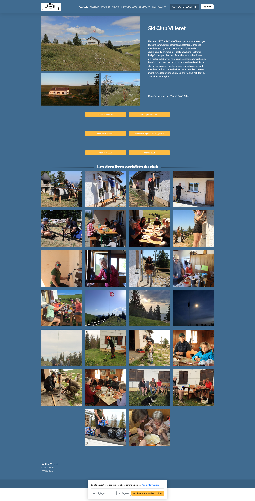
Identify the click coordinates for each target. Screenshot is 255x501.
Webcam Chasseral (105, 133)
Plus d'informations (150, 484)
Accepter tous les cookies (149, 493)
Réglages (101, 493)
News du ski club (105, 114)
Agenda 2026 (149, 152)
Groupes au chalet (149, 114)
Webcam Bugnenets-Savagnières (149, 133)
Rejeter (125, 493)
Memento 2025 (105, 152)
